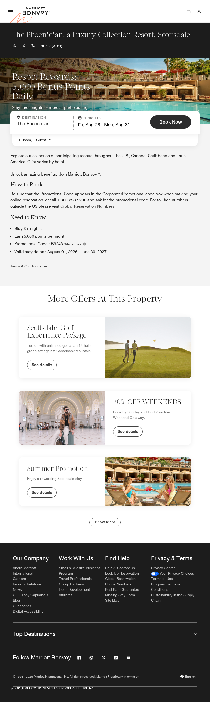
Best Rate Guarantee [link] (122, 589)
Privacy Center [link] (163, 568)
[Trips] (188, 11)
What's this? (73, 244)
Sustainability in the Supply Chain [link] (172, 597)
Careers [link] (19, 579)
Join (63, 174)
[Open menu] (10, 11)
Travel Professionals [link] (75, 579)
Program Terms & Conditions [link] (165, 587)
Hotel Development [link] (74, 589)
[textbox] (43, 126)
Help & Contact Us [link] (120, 568)
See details (42, 364)
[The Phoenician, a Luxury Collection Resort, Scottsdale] (14, 46)
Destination (46, 117)
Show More (105, 522)
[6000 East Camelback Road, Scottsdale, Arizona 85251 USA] (24, 46)
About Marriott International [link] (24, 570)
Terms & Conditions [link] (25, 266)
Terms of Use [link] (162, 579)
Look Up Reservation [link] (122, 573)
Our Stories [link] (22, 606)
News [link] (17, 589)
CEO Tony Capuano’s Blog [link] (30, 597)
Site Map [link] (112, 600)
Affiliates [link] (65, 595)
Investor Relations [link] (27, 584)
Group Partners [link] (71, 584)
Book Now (170, 122)
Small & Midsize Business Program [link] (79, 570)
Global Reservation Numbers (87, 206)
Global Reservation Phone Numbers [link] (120, 581)
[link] (172, 573)
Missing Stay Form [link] (120, 595)
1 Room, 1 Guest (32, 140)
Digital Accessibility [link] (28, 611)
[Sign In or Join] (199, 11)
